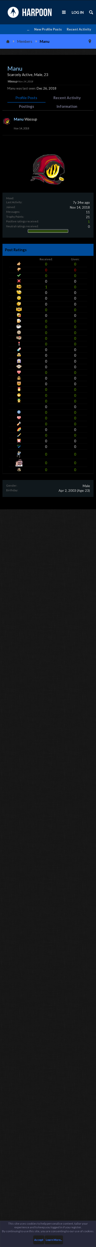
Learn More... (54, 1239)
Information (67, 106)
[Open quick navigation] (90, 41)
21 (88, 217)
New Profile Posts (48, 29)
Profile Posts (26, 97)
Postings (26, 106)
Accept (38, 1239)
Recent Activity (79, 29)
